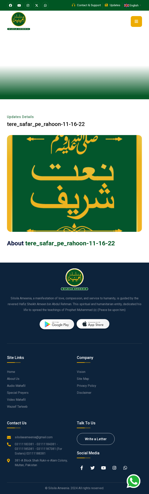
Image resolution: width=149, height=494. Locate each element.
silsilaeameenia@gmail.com (34, 437)
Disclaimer (84, 393)
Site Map (83, 379)
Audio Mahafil (16, 386)
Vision (81, 372)
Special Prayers (18, 393)
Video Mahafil (16, 400)
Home (11, 372)
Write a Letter (96, 439)
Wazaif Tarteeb (17, 406)
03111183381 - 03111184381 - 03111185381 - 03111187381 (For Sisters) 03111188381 (38, 448)
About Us (13, 379)
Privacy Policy (86, 386)
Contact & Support (89, 5)
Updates (115, 5)
